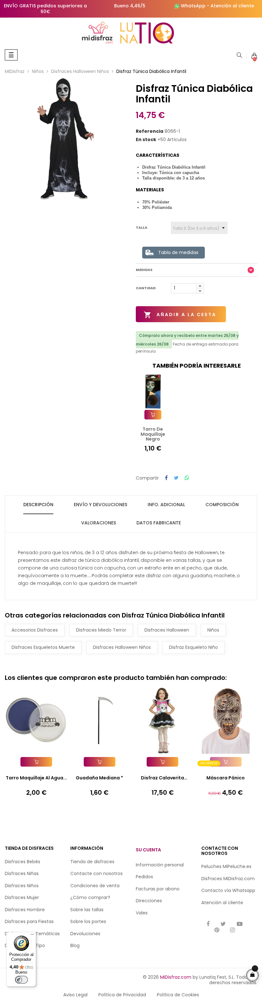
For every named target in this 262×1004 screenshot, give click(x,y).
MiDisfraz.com (175, 977)
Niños (213, 630)
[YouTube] (240, 924)
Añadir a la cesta (180, 315)
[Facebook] (208, 924)
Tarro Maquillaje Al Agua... (36, 778)
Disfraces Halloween (166, 630)
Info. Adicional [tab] (166, 504)
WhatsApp (193, 6)
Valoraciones (98, 523)
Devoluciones (85, 933)
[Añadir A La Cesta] (152, 414)
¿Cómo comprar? (90, 897)
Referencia (149, 131)
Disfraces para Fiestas (29, 921)
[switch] (21, 980)
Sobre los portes (88, 921)
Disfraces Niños (22, 885)
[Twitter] (223, 924)
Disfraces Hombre (25, 909)
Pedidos (144, 876)
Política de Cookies (178, 995)
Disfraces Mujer (22, 897)
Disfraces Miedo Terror (101, 630)
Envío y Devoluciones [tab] (100, 504)
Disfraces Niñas (22, 873)
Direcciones (149, 900)
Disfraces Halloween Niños (122, 647)
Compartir (166, 478)
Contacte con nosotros (96, 873)
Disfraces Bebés (22, 861)
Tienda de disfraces (92, 861)
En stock (146, 140)
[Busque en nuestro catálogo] (239, 55)
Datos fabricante (158, 523)
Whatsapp (243, 890)
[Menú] (32, 936)
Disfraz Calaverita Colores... (162, 778)
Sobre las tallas (87, 909)
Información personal (160, 865)
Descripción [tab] (38, 504)
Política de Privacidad (122, 995)
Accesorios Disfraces (35, 630)
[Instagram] (232, 931)
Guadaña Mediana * (99, 778)
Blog (75, 945)
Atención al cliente (232, 6)
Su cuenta (148, 850)
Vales (142, 913)
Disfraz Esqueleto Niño (193, 647)
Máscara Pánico (225, 778)
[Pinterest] (216, 931)
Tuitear (176, 478)
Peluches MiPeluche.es (226, 866)
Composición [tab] (222, 504)
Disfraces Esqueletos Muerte (43, 647)
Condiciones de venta (94, 885)
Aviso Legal (75, 995)
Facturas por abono (158, 889)
